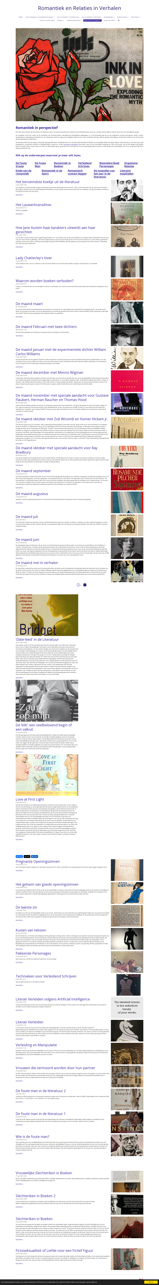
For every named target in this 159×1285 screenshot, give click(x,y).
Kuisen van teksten (31, 930)
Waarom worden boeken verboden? (45, 280)
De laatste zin (26, 907)
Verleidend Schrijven (85, 164)
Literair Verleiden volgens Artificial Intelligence (53, 999)
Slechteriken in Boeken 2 (35, 1195)
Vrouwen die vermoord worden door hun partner (55, 1067)
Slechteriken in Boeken (34, 1218)
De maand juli (27, 516)
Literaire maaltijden (126, 172)
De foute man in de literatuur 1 (41, 1113)
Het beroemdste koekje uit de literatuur (48, 181)
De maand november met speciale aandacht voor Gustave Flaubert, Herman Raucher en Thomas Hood (62, 397)
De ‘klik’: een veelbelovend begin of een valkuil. (44, 727)
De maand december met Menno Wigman (49, 372)
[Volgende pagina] (84, 584)
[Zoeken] (118, 20)
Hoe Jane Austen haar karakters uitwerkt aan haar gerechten (55, 229)
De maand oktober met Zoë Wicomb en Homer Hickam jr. (62, 419)
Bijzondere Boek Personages (109, 164)
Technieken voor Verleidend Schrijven (46, 976)
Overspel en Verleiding (70, 144)
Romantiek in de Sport (52, 172)
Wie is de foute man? (32, 1136)
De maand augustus (32, 493)
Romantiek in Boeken (62, 164)
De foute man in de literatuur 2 (41, 1090)
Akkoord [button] (151, 1282)
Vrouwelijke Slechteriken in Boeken (44, 1173)
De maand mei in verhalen (37, 562)
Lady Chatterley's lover (34, 258)
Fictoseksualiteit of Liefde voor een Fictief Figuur (54, 1250)
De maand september (33, 470)
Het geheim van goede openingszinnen (47, 884)
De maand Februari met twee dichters (46, 326)
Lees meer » (19, 195)
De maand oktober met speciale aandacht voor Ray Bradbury (56, 450)
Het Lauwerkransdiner (34, 204)
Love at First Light (30, 799)
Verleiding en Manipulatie (36, 1045)
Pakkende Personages (33, 953)
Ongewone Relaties (131, 164)
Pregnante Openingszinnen (38, 861)
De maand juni (27, 539)
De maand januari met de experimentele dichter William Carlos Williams (61, 351)
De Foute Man (40, 164)
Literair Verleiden (29, 1022)
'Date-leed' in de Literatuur (37, 639)
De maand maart (29, 303)
